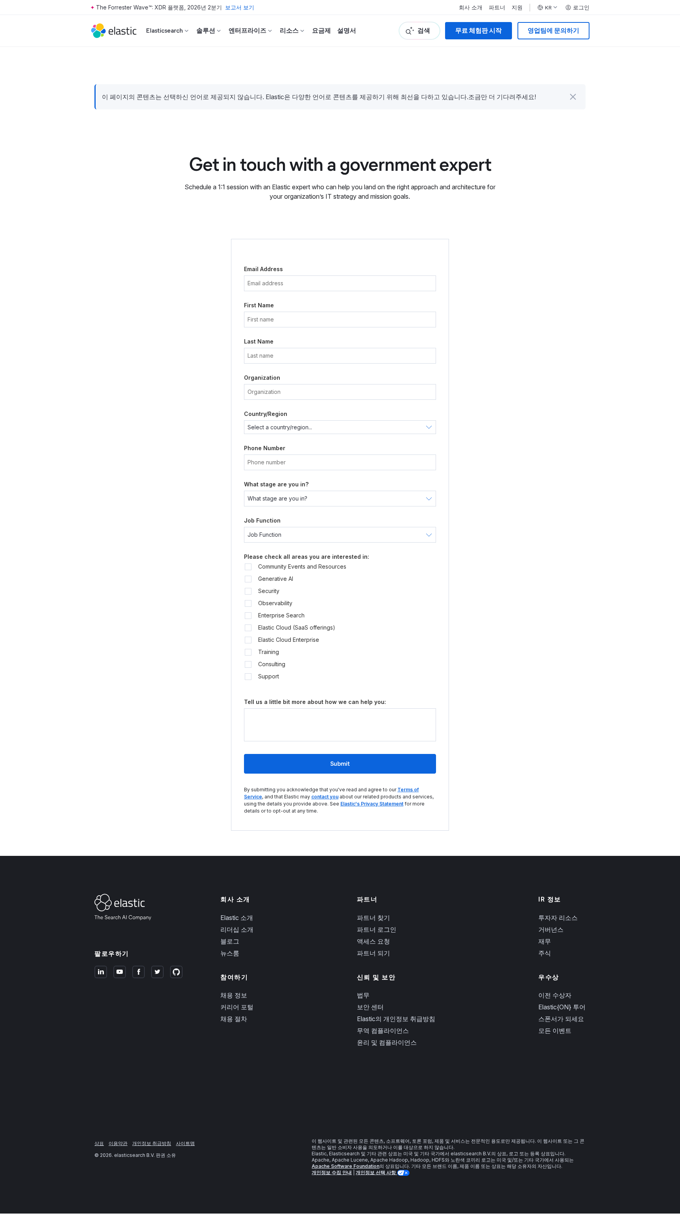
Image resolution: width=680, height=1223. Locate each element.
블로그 (229, 941)
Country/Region (265, 413)
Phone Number (264, 448)
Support (268, 676)
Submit (340, 763)
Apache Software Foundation (345, 1166)
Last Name (258, 341)
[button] (573, 97)
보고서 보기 (239, 7)
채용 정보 (233, 995)
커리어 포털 (236, 1007)
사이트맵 (185, 1143)
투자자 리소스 (558, 918)
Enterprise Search (281, 615)
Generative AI (275, 579)
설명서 (346, 30)
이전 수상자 (554, 995)
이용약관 (118, 1143)
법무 (363, 995)
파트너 (497, 7)
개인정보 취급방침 (151, 1143)
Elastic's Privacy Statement (371, 804)
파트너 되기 (373, 953)
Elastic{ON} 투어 (562, 1007)
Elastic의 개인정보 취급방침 (396, 1019)
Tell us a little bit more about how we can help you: (315, 701)
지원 (517, 7)
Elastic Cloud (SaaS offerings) (296, 627)
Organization (262, 377)
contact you (324, 797)
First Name (259, 305)
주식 (544, 953)
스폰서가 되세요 (561, 1019)
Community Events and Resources (302, 566)
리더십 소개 (236, 929)
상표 (99, 1143)
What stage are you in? (276, 484)
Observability (275, 603)
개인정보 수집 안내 (332, 1172)
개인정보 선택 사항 (376, 1172)
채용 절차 (233, 1019)
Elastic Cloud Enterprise (288, 640)
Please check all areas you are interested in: (306, 556)
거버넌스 (551, 929)
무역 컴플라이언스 (383, 1031)
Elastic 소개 (236, 918)
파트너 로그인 (376, 929)
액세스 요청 (373, 941)
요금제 (321, 30)
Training (268, 652)
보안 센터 (370, 1007)
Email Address (263, 269)
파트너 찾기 (373, 918)
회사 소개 (470, 7)
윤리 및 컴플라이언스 (387, 1042)
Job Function (262, 520)
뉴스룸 (229, 953)
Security (268, 591)
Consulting (271, 664)
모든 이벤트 (554, 1031)
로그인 (581, 7)
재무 (544, 941)
